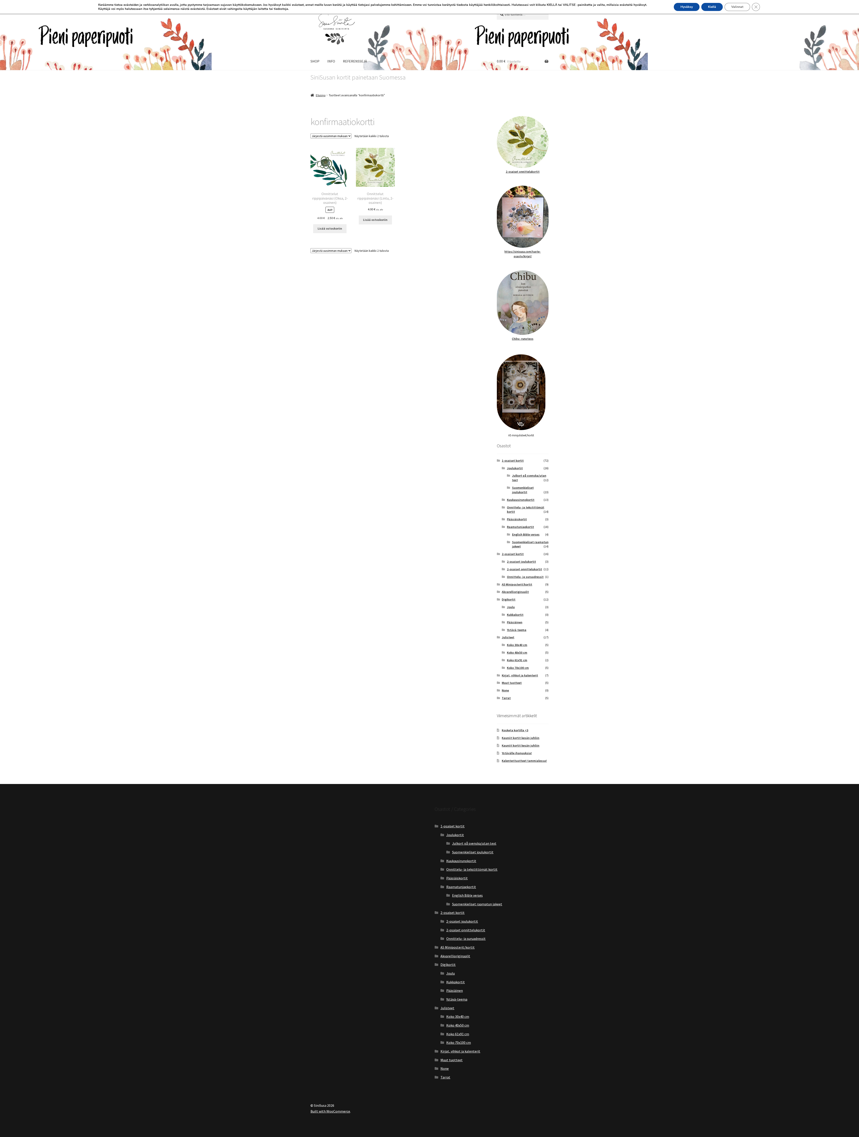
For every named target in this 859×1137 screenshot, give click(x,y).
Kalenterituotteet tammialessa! (524, 761)
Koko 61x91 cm (517, 660)
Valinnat (737, 7)
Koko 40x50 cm (517, 652)
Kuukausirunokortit (520, 500)
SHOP (314, 61)
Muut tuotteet (512, 683)
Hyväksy (686, 7)
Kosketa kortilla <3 (515, 730)
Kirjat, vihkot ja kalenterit (520, 675)
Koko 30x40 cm (517, 645)
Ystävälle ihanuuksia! (517, 753)
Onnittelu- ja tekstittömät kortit (472, 869)
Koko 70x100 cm (518, 668)
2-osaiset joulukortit (521, 562)
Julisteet (508, 637)
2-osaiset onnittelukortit (523, 172)
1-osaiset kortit (513, 461)
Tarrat (506, 698)
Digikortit (508, 599)
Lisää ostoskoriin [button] (330, 228)
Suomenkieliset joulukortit (523, 490)
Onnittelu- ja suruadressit (525, 577)
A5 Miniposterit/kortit (517, 584)
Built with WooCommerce (330, 1111)
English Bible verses (526, 534)
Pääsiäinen (514, 622)
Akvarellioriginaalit (515, 592)
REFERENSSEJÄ (355, 61)
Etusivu (320, 95)
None (505, 690)
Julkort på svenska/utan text (474, 843)
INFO (331, 61)
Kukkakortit (515, 615)
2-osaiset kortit (513, 554)
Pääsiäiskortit (517, 519)
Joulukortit (515, 468)
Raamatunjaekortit (520, 527)
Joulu (511, 607)
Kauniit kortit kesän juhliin (520, 738)
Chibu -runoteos (522, 339)
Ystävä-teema (516, 630)
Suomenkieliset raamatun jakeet (477, 904)
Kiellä (712, 7)
